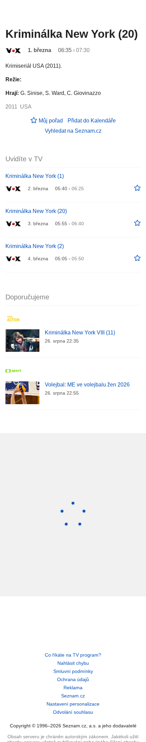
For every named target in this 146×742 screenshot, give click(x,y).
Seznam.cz (73, 695)
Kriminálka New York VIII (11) (80, 332)
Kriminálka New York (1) (34, 176)
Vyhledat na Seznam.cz (73, 131)
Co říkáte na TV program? (73, 655)
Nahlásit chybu (73, 663)
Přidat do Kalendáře (92, 120)
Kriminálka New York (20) (36, 211)
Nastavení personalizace (73, 704)
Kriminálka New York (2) (34, 246)
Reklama (73, 687)
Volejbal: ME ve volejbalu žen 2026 (87, 385)
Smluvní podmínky (73, 671)
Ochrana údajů (73, 679)
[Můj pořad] (137, 188)
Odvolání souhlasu (73, 712)
